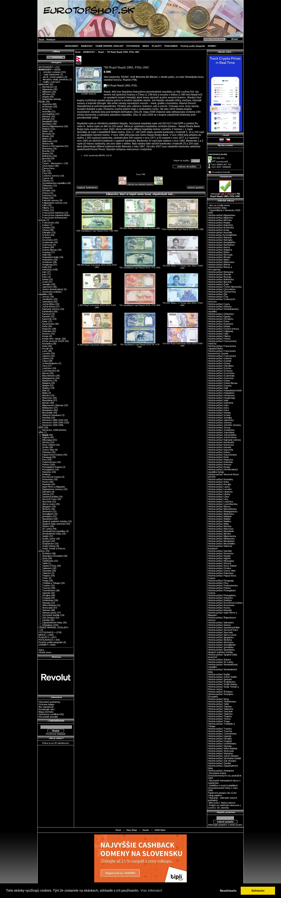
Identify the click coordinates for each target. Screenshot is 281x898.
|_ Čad (42, 161)
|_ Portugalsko (46, 469)
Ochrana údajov (46, 704)
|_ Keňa (42, 326)
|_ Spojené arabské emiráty (52, 521)
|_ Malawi (43, 385)
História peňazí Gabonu (220, 358)
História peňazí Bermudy (220, 254)
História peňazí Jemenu (220, 422)
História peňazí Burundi (219, 282)
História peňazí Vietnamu (220, 753)
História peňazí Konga (219, 467)
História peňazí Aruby (218, 230)
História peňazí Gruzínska (221, 373)
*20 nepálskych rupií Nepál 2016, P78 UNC (139, 305)
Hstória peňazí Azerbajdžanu (222, 235)
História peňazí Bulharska (221, 279)
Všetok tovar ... (46, 652)
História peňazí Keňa (218, 457)
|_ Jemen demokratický (50, 289)
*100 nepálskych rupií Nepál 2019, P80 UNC (97, 231)
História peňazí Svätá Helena (222, 684)
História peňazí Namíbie (220, 551)
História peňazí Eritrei (218, 321)
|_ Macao (43, 373)
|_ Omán (43, 447)
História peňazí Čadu (218, 284)
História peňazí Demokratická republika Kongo (223, 470)
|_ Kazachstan (46, 324)
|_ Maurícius (45, 398)
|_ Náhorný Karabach (49, 415)
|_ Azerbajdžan (46, 114)
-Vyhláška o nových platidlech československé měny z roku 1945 (223, 788)
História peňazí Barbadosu (221, 245)
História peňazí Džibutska (221, 314)
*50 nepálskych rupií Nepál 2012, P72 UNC (139, 267)
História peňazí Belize (219, 252)
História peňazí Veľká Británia (222, 748)
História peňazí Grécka (219, 368)
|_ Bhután (43, 136)
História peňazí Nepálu (219, 556)
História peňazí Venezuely (221, 751)
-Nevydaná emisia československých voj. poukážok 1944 (225, 775)
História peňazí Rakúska (220, 598)
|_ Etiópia (43, 198)
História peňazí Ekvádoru (220, 319)
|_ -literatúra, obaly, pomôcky (53, 79)
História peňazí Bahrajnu (220, 240)
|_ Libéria (43, 358)
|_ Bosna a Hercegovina (51, 146)
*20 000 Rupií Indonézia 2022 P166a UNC (140, 228)
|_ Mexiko (43, 403)
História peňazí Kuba (218, 482)
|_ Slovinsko (45, 511)
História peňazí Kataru (219, 452)
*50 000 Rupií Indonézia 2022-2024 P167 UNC (97, 266)
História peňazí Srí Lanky (220, 662)
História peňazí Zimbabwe (221, 770)
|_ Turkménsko (46, 590)
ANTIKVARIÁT (71, 46)
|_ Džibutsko (45, 185)
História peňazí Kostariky (220, 479)
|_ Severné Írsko (47, 499)
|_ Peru (42, 459)
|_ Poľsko (43, 464)
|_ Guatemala (45, 242)
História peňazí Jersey (219, 427)
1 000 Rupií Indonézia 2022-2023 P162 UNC (97, 306)
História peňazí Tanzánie (220, 711)
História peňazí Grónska (220, 370)
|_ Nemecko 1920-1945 (50, 422)
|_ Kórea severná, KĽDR (51, 341)
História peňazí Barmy (219, 247)
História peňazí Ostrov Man (222, 570)
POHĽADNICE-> (46, 640)
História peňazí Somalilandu (222, 645)
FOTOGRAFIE (133, 46)
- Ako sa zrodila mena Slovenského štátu (219, 206)
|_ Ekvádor (44, 190)
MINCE (146, 46)
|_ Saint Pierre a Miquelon (51, 487)
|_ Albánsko (44, 92)
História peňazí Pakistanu (220, 573)
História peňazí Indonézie (220, 403)
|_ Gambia (44, 227)
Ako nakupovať (46, 707)
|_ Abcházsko (45, 87)
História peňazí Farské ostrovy (223, 329)
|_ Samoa (43, 494)
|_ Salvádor (44, 491)
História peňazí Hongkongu (221, 398)
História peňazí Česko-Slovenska (225, 287)
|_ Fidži (42, 205)
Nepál (101, 52)
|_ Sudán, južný (46, 538)
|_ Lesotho (44, 353)
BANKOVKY (89, 52)
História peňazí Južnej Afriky (222, 435)
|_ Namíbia (44, 417)
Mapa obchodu (45, 712)
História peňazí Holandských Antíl (225, 390)
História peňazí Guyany (220, 385)
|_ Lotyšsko (44, 368)
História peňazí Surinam (220, 679)
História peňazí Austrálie (220, 232)
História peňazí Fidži (218, 333)
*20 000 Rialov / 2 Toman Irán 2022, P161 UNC (183, 304)
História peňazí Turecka (220, 731)
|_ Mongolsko (45, 410)
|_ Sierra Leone (46, 504)
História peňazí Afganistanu (221, 215)
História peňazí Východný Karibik (224, 758)
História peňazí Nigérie (219, 558)
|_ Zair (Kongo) (46, 617)
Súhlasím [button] (257, 890)
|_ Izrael (43, 282)
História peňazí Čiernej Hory (222, 291)
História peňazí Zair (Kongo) (222, 761)
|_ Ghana (43, 230)
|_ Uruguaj (44, 598)
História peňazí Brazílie (219, 274)
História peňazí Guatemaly (221, 375)
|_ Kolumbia (44, 331)
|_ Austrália (44, 111)
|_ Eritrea (43, 193)
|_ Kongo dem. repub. (49, 338)
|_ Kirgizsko (44, 329)
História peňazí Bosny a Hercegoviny (220, 268)
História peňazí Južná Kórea (222, 437)
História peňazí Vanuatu (220, 746)
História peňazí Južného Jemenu (224, 425)
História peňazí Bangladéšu (221, 242)
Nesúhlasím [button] (228, 890)
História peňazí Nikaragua (221, 561)
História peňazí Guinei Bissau (222, 383)
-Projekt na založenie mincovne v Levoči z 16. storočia (224, 806)
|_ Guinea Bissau (47, 250)
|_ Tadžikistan (45, 561)
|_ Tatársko (44, 573)
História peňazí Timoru (219, 719)
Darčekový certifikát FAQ (51, 714)
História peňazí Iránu (218, 408)
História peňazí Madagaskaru (222, 511)
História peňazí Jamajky (220, 417)
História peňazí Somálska (220, 647)
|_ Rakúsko (44, 472)
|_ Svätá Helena (47, 546)
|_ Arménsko (45, 106)
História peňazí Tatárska (220, 714)
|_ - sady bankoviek (48, 74)
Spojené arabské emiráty (220, 652)
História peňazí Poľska (219, 588)
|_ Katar (43, 321)
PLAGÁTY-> (44, 637)
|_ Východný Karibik (49, 615)
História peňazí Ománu (219, 568)
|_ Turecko (44, 588)
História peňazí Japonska (220, 420)
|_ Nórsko (44, 442)
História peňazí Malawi (219, 519)
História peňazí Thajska (220, 716)
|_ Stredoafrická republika (51, 531)
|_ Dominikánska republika (52, 183)
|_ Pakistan (44, 452)
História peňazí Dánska (219, 306)
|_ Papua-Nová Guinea (50, 454)
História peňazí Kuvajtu (219, 484)
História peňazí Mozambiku (221, 543)
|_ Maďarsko (45, 380)
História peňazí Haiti (218, 388)
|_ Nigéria (43, 437)
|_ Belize (43, 131)
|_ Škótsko (44, 509)
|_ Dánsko (44, 180)
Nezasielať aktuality (48, 717)
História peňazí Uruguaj (219, 741)
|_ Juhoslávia (45, 301)
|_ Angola (43, 96)
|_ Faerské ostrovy (48, 200)
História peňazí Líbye (218, 496)
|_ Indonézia (45, 269)
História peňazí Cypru (219, 304)
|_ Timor (43, 578)
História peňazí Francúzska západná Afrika (222, 347)
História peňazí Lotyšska (220, 501)
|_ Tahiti (42, 563)
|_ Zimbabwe (45, 625)
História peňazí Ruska (219, 607)
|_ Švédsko (44, 553)
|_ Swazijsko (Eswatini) (50, 556)
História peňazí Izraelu (219, 415)
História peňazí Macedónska (222, 509)
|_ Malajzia (44, 383)
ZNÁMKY (212, 46)
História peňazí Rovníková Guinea (225, 603)
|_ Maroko (44, 395)
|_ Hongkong (45, 264)
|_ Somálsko (45, 516)
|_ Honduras (45, 262)
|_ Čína (42, 173)
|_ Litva (42, 366)
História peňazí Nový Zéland (222, 566)
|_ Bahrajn (44, 119)
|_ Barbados (45, 124)
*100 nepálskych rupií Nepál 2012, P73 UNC (182, 229)
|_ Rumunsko (45, 479)
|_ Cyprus (44, 178)
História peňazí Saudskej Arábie (224, 627)
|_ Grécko (44, 235)
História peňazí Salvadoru (221, 622)
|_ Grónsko (44, 237)
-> (45, 69)
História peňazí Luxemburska (222, 504)
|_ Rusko (43, 482)
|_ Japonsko (45, 287)
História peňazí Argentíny (220, 225)
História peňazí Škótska (220, 640)
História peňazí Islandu (219, 412)
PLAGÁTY (157, 46)
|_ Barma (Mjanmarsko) (50, 126)
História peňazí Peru (218, 583)
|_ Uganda (44, 593)
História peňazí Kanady (219, 447)
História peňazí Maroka (219, 526)
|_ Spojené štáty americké (52, 524)
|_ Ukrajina (44, 595)
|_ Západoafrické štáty (50, 622)
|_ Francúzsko (46, 222)
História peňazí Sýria (218, 699)
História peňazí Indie (218, 400)
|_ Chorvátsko (46, 166)
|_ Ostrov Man (46, 449)
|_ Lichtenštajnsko (48, 363)
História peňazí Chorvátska (221, 289)
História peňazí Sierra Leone (222, 635)
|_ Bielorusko (45, 141)
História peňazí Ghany (219, 363)
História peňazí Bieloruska (221, 262)
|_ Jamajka (44, 284)
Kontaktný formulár (221, 172)
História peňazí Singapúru (221, 637)
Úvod (41, 39)
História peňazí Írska (218, 410)
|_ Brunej (43, 153)
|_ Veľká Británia (47, 605)
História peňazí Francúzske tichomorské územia (222, 352)
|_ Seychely (44, 501)
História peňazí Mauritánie (221, 531)
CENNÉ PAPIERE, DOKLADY (109, 46)
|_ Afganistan (45, 89)
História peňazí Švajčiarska (221, 682)
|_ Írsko (42, 277)
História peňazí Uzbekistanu (222, 743)
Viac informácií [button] (151, 890)
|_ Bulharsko (45, 156)
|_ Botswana (45, 148)
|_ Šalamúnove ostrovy (50, 489)
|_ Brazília (44, 151)
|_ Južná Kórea (46, 306)
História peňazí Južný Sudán (222, 677)
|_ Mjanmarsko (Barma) (50, 405)
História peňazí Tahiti (218, 704)
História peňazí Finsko (219, 338)
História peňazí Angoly (219, 222)
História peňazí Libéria (219, 494)
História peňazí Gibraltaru (220, 366)
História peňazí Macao (219, 506)
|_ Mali (42, 390)
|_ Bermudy (44, 133)
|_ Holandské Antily (48, 257)
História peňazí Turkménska (222, 733)
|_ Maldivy (44, 388)
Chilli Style (160, 830)
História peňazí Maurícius (220, 528)
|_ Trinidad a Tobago (49, 583)
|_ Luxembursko (47, 370)
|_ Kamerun (44, 314)
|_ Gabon (43, 225)
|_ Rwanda (44, 484)
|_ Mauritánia (45, 400)
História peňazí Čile (217, 294)
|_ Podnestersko (47, 462)
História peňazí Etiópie (219, 326)
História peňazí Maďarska (221, 514)
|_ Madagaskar (46, 378)
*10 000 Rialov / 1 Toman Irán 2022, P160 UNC (183, 267)
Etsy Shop (132, 830)
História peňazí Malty (218, 524)
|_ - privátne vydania (49, 72)
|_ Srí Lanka (45, 528)
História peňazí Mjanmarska (222, 536)
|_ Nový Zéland (46, 445)
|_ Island (43, 279)
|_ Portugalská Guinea (50, 467)
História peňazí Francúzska (222, 356)
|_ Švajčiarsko (46, 543)
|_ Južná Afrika (46, 304)
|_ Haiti (42, 254)
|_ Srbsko (43, 526)
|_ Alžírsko (44, 94)
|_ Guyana (44, 252)
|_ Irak (42, 272)
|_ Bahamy (44, 116)
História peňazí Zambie (219, 763)
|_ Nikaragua (45, 440)
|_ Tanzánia (44, 570)
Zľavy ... (42, 650)
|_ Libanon (44, 356)
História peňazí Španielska (221, 649)
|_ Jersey (43, 296)
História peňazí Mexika (219, 533)
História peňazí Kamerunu (221, 445)
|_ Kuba (42, 346)
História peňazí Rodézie (220, 600)
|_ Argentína (45, 104)
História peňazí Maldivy (219, 521)
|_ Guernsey (45, 245)
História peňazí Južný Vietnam (223, 756)
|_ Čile (42, 171)
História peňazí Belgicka (220, 250)
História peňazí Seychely (220, 632)
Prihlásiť (50, 39)
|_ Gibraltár (44, 232)
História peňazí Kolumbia (220, 462)
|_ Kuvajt (43, 348)
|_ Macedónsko (46, 375)
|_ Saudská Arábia (48, 496)
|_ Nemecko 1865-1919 (50, 420)
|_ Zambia (44, 620)
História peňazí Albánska (220, 217)
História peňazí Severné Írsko (223, 630)
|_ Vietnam (44, 610)
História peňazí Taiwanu (220, 706)
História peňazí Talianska (220, 709)
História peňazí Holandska (221, 393)
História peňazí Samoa (219, 625)
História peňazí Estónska (220, 324)
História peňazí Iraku (218, 405)
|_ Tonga (43, 580)
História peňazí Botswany (220, 272)
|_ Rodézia (44, 474)
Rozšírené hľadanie (55, 734)
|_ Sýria (42, 558)
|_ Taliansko (45, 568)
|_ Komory (44, 333)
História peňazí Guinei (219, 380)
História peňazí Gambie (219, 361)
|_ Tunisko (44, 585)
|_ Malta (43, 393)
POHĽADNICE (171, 46)
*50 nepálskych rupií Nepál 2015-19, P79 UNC (139, 345)
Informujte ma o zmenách (225, 195)
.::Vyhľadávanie (55, 720)
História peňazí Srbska (219, 659)
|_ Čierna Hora (46, 168)
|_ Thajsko (44, 575)
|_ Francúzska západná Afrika (54, 215)
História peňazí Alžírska (220, 220)
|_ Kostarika (45, 343)
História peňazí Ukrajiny (220, 738)
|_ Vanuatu (44, 603)
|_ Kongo (43, 336)
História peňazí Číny (218, 296)
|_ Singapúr (44, 506)
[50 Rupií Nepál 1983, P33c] (120, 85)
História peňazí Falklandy (220, 331)
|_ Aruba (43, 109)
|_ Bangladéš (45, 121)
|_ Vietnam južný (47, 612)
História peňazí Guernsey (221, 378)
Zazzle (146, 830)
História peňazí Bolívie (219, 264)
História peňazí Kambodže (221, 442)
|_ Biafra (43, 138)
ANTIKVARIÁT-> (46, 67)
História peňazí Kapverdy (220, 449)
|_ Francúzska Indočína (51, 212)
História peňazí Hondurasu (221, 395)
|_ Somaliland (45, 514)
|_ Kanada (44, 316)
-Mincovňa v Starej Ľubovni (221, 803)
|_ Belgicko (44, 129)
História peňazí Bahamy (220, 237)
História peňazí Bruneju (219, 277)
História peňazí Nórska (219, 563)
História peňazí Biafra (218, 259)
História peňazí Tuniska (220, 728)
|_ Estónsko (45, 195)
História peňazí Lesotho (220, 489)
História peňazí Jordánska (221, 430)
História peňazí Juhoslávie (221, 432)
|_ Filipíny (43, 208)
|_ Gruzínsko (45, 240)
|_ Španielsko (45, 519)
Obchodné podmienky (49, 702)
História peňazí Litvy (218, 499)
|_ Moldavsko (45, 408)
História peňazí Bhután (219, 257)
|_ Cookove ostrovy (48, 175)
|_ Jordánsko (45, 299)
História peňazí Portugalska (222, 595)
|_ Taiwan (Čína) (47, 566)
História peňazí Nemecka (220, 553)
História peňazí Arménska (221, 227)
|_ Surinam (44, 541)
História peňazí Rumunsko (221, 605)
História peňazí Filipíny (219, 336)
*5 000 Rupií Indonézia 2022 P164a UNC (97, 345)
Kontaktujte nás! (46, 709)
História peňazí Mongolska (221, 541)
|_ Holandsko (45, 259)
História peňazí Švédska (220, 691)
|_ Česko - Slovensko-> (50, 163)
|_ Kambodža (45, 311)
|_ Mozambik (45, 412)
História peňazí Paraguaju (221, 580)
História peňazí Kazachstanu (222, 454)
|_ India (42, 267)
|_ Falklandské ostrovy (50, 203)
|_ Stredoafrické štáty (49, 533)
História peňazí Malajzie (220, 516)
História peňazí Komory (219, 464)
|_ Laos (42, 351)
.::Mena (56, 51)
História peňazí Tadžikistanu (222, 701)
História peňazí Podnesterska (223, 585)
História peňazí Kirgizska (220, 459)
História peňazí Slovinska (220, 642)
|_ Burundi (44, 158)
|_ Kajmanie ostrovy (48, 309)
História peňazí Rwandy (220, 610)
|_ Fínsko (43, 210)
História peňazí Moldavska (221, 538)
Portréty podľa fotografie (193, 46)
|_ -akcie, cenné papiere (51, 77)
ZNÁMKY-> (44, 645)
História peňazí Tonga (219, 721)
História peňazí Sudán (219, 674)
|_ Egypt (43, 188)
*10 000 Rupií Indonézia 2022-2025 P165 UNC (183, 344)
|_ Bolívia (43, 143)
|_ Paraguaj (44, 457)
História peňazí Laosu (219, 487)
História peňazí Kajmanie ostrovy (224, 440)
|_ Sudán (43, 536)
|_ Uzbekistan (45, 600)
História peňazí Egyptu (219, 316)
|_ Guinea (43, 247)
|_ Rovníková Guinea (49, 477)
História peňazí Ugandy (219, 736)
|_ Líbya (43, 361)
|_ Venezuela (45, 607)
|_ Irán (42, 274)
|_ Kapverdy (45, 319)
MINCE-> (43, 635)
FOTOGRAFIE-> (47, 632)
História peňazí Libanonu (220, 491)
